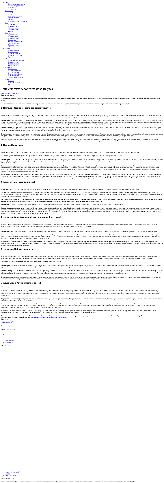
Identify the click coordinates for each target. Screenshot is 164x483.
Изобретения (12, 69)
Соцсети (11, 84)
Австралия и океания (15, 16)
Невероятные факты (14, 70)
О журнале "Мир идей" (12, 472)
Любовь (7, 48)
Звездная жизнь (13, 29)
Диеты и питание (14, 43)
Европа (10, 19)
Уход (9, 46)
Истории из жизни (14, 76)
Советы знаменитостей (15, 41)
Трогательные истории (15, 77)
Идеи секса (12, 57)
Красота (7, 33)
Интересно (8, 67)
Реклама (11, 81)
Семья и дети (12, 65)
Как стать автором (14, 82)
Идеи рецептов (13, 62)
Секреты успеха (13, 28)
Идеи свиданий (13, 52)
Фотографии (12, 9)
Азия (10, 14)
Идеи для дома (5, 93)
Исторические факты (15, 74)
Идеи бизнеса (12, 24)
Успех (6, 23)
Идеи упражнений (14, 45)
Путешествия (9, 11)
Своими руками (13, 64)
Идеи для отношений (15, 55)
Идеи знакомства (13, 50)
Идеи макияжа (13, 36)
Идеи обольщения (14, 53)
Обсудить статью (6, 322)
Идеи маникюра (13, 38)
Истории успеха (13, 26)
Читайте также (9, 340)
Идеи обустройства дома (16, 60)
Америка (11, 12)
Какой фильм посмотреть (16, 4)
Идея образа (12, 40)
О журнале (8, 79)
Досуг (6, 2)
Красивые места (13, 17)
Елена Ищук (10, 321)
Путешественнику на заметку (18, 21)
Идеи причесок (13, 35)
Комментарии (9, 342)
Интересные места (14, 72)
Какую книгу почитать (15, 6)
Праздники (12, 7)
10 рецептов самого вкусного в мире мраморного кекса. (48, 317)
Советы (10, 31)
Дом (6, 58)
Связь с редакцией (11, 475)
